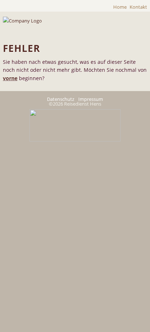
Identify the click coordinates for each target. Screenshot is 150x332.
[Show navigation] (135, 25)
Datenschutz (60, 99)
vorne (10, 78)
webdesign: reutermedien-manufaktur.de (75, 148)
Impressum (90, 99)
